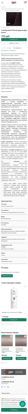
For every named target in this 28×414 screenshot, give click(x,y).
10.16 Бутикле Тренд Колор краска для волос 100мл (6, 350)
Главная (3, 7)
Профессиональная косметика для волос (12, 9)
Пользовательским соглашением (10, 406)
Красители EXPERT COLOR (12, 10)
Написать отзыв (7, 275)
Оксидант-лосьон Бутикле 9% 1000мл (12, 312)
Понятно (14, 410)
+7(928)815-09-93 (7, 377)
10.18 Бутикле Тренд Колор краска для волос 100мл (20, 350)
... (2, 10)
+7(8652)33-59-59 (7, 382)
